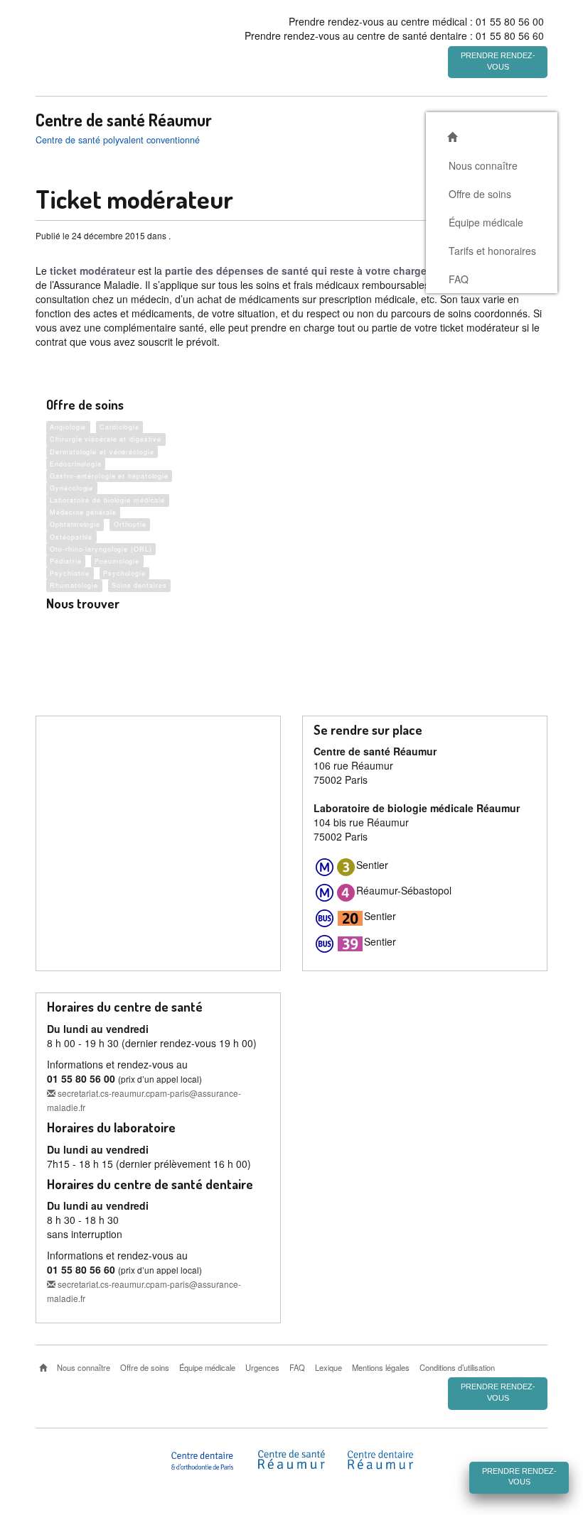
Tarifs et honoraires (492, 251)
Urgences (262, 1367)
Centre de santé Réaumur (124, 120)
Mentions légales (381, 1367)
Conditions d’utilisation (457, 1367)
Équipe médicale (486, 222)
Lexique (328, 1367)
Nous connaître (483, 165)
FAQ (459, 279)
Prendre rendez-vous (498, 61)
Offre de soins (480, 194)
